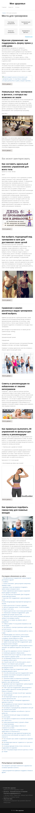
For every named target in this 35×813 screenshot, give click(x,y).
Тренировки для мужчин (25, 22)
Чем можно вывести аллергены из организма (16, 678)
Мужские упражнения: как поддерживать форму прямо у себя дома (17, 43)
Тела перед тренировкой (11, 22)
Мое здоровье (17, 3)
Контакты (6, 791)
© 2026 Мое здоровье (10, 788)
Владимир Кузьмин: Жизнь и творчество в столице (18, 640)
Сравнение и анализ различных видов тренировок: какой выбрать (17, 310)
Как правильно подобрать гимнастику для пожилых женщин (15, 510)
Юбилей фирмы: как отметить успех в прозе (16, 634)
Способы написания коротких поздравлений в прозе (18, 673)
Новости (10, 7)
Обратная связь (8, 799)
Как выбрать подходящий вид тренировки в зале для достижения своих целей (17, 239)
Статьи (17, 7)
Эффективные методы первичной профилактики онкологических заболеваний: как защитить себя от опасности (16, 735)
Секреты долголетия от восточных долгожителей (18, 611)
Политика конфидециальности (12, 793)
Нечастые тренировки (11, 31)
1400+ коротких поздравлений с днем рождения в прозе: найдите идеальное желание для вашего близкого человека (16, 689)
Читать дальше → (7, 84)
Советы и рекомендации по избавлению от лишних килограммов (16, 386)
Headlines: (5, 581)
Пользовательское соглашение (18, 791)
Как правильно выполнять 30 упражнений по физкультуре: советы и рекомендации (16, 431)
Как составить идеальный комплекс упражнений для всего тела (15, 166)
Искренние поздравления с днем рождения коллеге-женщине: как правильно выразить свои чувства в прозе (17, 647)
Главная (4, 7)
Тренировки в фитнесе (26, 31)
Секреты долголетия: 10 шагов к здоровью (15, 605)
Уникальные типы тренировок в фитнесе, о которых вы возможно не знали (17, 94)
